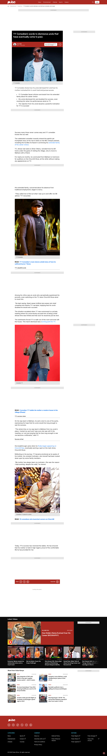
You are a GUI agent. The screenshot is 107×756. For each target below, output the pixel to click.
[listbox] (53, 656)
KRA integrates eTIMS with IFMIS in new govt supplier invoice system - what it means (26, 678)
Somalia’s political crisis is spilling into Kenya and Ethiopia (57, 688)
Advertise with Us (39, 739)
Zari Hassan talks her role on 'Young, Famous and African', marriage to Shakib (90, 663)
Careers (67, 2)
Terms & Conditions (39, 741)
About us (36, 736)
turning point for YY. (48, 322)
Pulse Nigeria (75, 736)
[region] (53, 656)
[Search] (93, 2)
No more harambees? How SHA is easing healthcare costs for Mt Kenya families (26, 688)
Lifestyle (55, 2)
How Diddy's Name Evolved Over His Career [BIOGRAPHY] (56, 634)
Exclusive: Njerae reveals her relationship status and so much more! (16, 663)
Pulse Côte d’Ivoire (91, 739)
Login (97, 2)
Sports (61, 2)
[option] (16, 657)
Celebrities (20, 6)
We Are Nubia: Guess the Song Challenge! (33, 662)
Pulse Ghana (74, 739)
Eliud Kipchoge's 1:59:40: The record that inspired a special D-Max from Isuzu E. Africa (57, 699)
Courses (22, 741)
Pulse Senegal (91, 736)
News (39, 2)
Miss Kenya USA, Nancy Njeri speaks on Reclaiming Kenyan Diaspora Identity (53, 663)
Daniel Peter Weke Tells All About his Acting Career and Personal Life (72, 663)
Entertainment (47, 2)
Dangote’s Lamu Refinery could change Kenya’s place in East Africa (57, 678)
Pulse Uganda (75, 741)
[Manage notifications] (104, 753)
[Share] (59, 44)
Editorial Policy (56, 736)
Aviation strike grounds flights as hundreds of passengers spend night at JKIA (26, 699)
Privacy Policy (38, 744)
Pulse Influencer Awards (56, 739)
